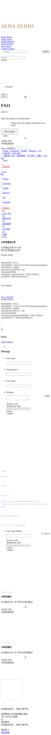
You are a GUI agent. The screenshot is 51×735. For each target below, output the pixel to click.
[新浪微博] (20, 146)
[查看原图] (25, 322)
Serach (46, 52)
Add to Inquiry (9, 132)
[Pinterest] (24, 148)
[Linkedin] (28, 148)
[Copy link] (26, 146)
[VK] (26, 148)
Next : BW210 (7, 297)
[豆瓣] (24, 146)
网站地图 (5, 732)
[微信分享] (18, 146)
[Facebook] (20, 148)
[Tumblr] (22, 148)
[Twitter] (18, 148)
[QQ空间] (22, 146)
